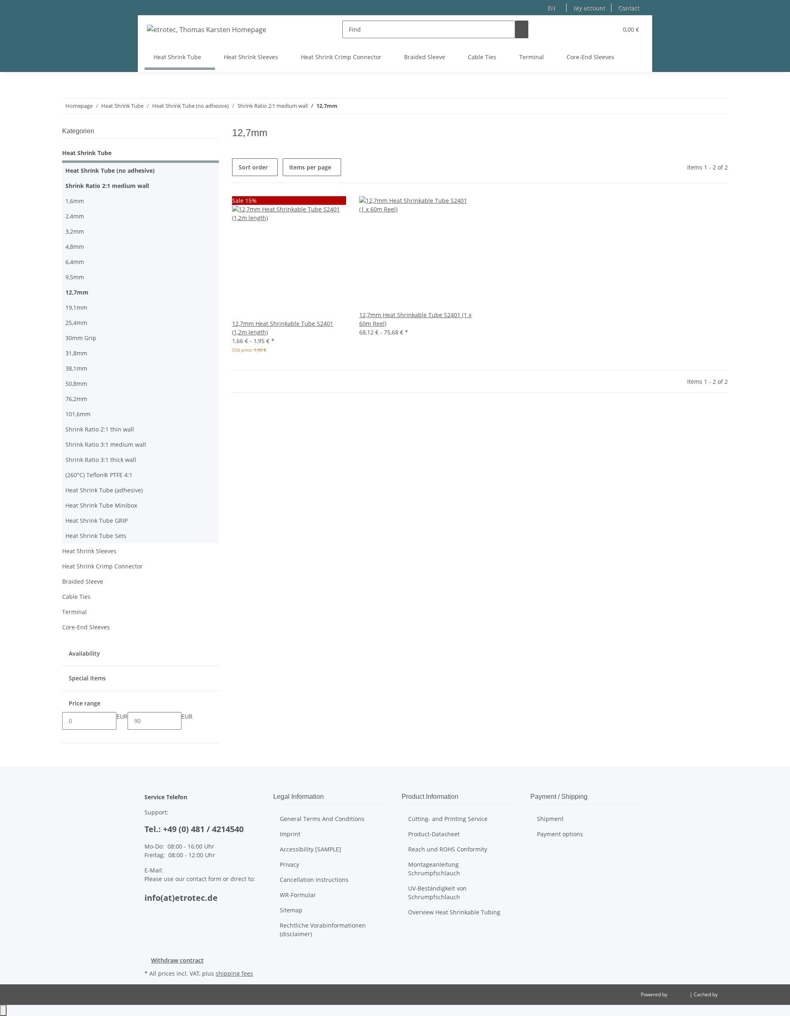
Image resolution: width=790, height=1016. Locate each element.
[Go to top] (3, 1010)
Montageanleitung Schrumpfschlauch (434, 869)
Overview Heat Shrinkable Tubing (454, 912)
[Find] (521, 29)
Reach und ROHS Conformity (447, 849)
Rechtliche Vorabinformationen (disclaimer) (323, 929)
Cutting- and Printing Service (448, 819)
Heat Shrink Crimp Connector (102, 566)
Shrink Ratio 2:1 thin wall (99, 429)
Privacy (289, 864)
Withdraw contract (177, 960)
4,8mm (74, 247)
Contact (628, 8)
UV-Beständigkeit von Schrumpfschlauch (437, 892)
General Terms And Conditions (322, 819)
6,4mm (74, 262)
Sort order (253, 167)
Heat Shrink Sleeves (89, 551)
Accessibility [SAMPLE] (310, 849)
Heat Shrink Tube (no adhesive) (110, 170)
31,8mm (76, 353)
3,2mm (74, 231)
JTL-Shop (679, 994)
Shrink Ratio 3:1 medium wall (105, 444)
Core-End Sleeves (86, 627)
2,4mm (74, 216)
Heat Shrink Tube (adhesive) (104, 490)
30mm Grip (80, 338)
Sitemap (291, 910)
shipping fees (234, 973)
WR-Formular (298, 895)
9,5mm (74, 277)
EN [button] (552, 8)
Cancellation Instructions (314, 880)
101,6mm (78, 414)
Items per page (310, 167)
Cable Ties (76, 597)
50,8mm (76, 383)
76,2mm (76, 399)
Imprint (290, 834)
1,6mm (74, 201)
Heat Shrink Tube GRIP (96, 520)
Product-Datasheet (434, 834)
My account (589, 8)
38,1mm (76, 368)
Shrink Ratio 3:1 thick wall (100, 460)
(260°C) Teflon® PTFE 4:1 (98, 475)
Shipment (550, 819)
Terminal (74, 612)
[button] (595, 29)
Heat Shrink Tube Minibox (101, 505)
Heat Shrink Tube (87, 153)
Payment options (560, 834)
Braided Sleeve (82, 581)
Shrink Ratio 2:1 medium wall (107, 186)
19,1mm (76, 307)
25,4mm (76, 323)
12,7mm (76, 292)
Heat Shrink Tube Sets (95, 536)
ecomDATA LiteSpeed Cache (751, 994)
